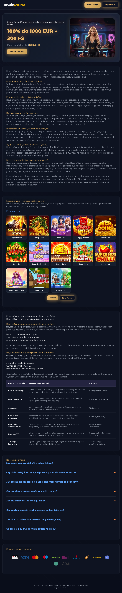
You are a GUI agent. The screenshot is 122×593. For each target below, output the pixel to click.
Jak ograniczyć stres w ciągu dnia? (25, 500)
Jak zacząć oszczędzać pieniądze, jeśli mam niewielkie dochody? (42, 482)
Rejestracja (92, 4)
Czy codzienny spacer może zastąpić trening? (31, 491)
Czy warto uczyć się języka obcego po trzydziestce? (35, 510)
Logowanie (110, 5)
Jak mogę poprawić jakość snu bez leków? (29, 463)
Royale (14, 4)
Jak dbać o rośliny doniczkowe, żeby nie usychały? (34, 519)
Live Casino (67, 298)
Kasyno (53, 298)
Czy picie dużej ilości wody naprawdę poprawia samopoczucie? (41, 472)
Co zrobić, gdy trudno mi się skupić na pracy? (31, 529)
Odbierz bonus (17, 51)
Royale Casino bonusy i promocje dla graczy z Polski (30, 316)
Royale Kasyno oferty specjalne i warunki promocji (30, 319)
